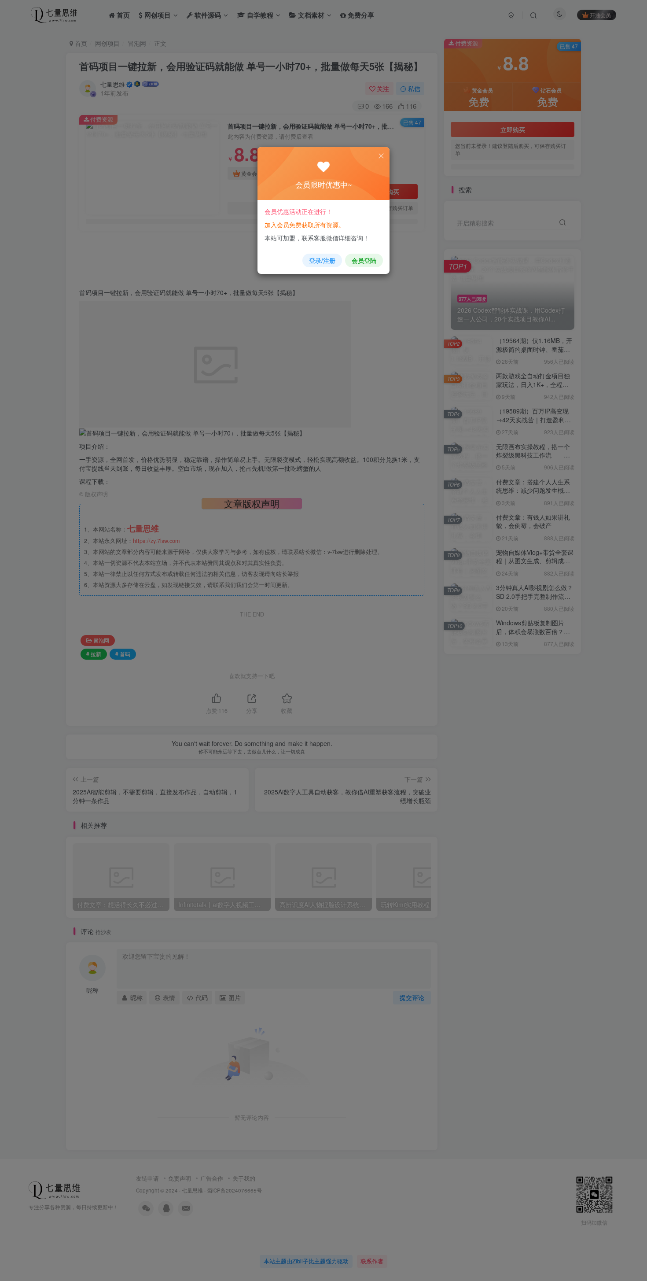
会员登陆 (364, 260)
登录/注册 (322, 260)
